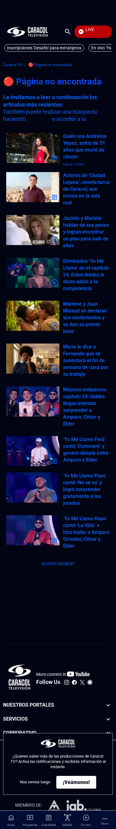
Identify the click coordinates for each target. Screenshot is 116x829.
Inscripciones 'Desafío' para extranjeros (44, 47)
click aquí (39, 119)
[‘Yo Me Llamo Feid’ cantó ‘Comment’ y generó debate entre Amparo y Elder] (32, 451)
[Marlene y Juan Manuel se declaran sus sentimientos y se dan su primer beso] (32, 316)
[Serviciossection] (108, 719)
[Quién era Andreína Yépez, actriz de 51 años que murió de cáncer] (32, 148)
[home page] (27, 31)
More (104, 823)
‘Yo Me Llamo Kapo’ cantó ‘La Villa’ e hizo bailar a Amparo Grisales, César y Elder (86, 532)
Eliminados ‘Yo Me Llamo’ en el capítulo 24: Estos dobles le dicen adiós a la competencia (86, 274)
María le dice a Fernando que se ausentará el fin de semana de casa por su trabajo (85, 360)
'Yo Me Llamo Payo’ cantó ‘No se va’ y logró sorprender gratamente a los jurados (84, 489)
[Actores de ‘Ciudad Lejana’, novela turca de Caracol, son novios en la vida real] (32, 187)
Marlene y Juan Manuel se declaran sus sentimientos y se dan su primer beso (85, 317)
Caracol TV (12, 64)
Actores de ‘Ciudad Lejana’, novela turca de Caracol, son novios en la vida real (86, 189)
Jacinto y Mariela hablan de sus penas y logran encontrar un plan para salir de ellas (86, 231)
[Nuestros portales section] (108, 705)
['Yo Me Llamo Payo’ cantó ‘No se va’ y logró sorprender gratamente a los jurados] (32, 487)
